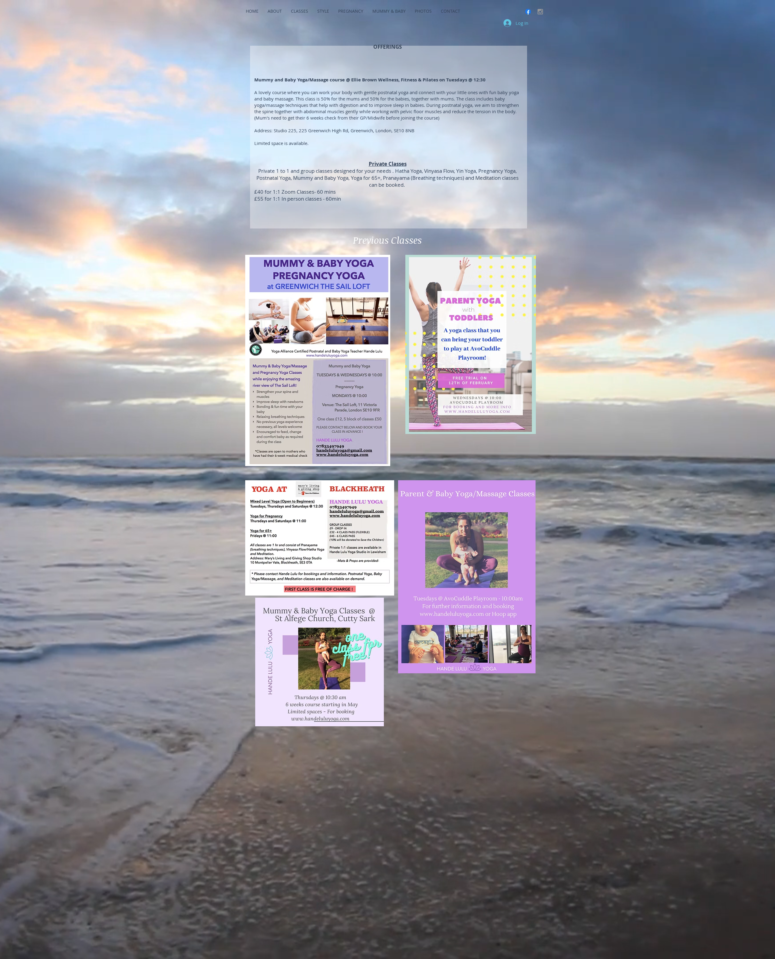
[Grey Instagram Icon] (540, 11)
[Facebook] (528, 11)
